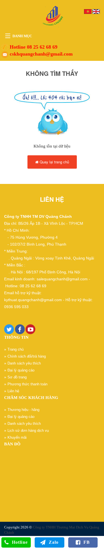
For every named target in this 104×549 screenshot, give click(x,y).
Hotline (20, 542)
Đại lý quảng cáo (20, 370)
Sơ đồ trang (17, 377)
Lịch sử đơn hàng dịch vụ (28, 430)
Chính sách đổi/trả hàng (26, 356)
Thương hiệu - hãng (23, 410)
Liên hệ (13, 391)
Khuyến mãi (17, 437)
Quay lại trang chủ (54, 161)
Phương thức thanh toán (27, 384)
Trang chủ (15, 349)
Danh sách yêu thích (24, 363)
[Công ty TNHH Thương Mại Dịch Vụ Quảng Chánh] (52, 16)
